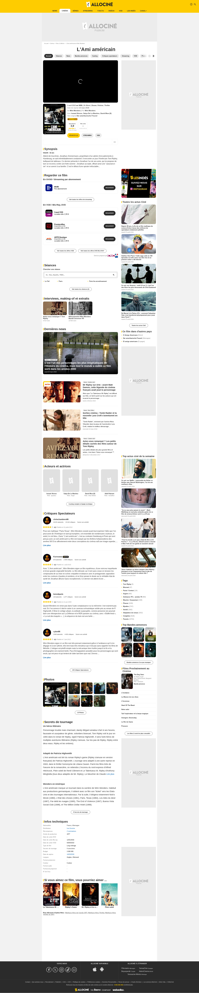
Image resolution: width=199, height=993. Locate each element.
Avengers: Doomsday (129, 718)
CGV (69, 982)
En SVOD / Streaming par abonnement (62, 179)
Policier (100, 105)
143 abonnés (57, 597)
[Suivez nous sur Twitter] (56, 969)
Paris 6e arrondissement (98, 281)
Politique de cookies (79, 982)
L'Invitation (125, 693)
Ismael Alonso (76, 113)
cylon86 (56, 632)
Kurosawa (57, 557)
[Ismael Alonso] (51, 480)
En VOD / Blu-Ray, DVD (54, 205)
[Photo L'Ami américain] (55, 694)
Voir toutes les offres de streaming (80, 199)
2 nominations (71, 831)
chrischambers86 (61, 519)
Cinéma (65, 11)
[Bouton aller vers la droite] (153, 56)
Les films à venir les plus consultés (138, 733)
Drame (94, 105)
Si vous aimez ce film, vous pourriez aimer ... (75, 880)
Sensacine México (135, 974)
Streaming (88, 11)
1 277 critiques (68, 597)
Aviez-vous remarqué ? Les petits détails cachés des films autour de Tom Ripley (100, 443)
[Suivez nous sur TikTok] (68, 969)
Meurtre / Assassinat (132, 600)
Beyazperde (125, 971)
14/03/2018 (70, 854)
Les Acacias (71, 828)
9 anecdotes (71, 848)
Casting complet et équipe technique (80, 504)
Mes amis (83, 123)
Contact (27, 982)
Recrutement (49, 982)
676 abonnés (57, 560)
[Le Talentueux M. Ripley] (51, 894)
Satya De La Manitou (91, 113)
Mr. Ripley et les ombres (91, 907)
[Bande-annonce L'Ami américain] (54, 119)
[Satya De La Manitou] (70, 480)
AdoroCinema (144, 971)
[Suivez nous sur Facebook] (49, 969)
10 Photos (80, 712)
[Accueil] (99, 4)
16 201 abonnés (58, 522)
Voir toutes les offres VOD (65, 251)
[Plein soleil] (109, 894)
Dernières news (55, 329)
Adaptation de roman (133, 613)
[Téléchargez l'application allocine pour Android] (103, 969)
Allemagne (75, 825)
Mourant (127, 587)
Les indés (131, 11)
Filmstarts (125, 968)
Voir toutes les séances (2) (80, 289)
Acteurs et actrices (57, 466)
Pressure (124, 726)
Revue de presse (124, 982)
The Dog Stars (139, 674)
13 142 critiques (70, 522)
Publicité (58, 982)
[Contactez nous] (75, 969)
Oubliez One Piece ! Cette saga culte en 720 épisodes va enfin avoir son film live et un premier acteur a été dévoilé (136, 257)
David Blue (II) (105, 113)
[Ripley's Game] (70, 894)
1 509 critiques (68, 560)
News (54, 11)
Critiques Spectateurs (59, 513)
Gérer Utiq (162, 982)
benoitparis (58, 594)
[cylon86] (47, 633)
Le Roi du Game (127, 722)
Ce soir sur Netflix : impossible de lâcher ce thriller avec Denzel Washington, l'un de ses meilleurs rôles (137, 482)
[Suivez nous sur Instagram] (62, 969)
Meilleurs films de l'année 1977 (76, 913)
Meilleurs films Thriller (96, 913)
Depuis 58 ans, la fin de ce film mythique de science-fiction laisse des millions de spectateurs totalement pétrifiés (137, 228)
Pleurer (128, 603)
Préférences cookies (93, 982)
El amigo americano (134, 341)
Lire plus (47, 545)
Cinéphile (129, 616)
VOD (120, 11)
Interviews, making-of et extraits (66, 298)
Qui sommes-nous (37, 982)
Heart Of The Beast (128, 705)
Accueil (46, 43)
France (69, 825)
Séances (50, 265)
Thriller (107, 105)
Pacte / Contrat (130, 590)
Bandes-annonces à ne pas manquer (139, 662)
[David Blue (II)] (90, 480)
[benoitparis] (47, 595)
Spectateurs (72, 123)
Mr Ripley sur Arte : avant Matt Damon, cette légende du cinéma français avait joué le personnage (99, 387)
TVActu (100, 11)
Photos (49, 679)
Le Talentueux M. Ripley (52, 907)
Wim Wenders (75, 110)
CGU (64, 982)
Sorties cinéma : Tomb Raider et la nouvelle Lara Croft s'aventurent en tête (100, 415)
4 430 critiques (69, 634)
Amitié (127, 609)
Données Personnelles (109, 982)
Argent (127, 594)
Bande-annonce (139, 684)
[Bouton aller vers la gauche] (149, 56)
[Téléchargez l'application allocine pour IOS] (96, 969)
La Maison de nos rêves (129, 697)
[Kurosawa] (47, 558)
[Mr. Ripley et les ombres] (90, 894)
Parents (128, 619)
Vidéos (111, 11)
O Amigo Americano (133, 335)
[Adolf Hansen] (109, 480)
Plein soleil (109, 907)
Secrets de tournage (58, 722)
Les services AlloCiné (150, 982)
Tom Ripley (128, 584)
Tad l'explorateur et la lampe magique (134, 713)
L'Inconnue (125, 701)
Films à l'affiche (60, 43)
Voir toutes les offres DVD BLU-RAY (92, 251)
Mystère (128, 606)
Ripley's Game (71, 907)
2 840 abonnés (58, 634)
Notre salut (125, 709)
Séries (75, 11)
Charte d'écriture (136, 982)
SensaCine (143, 968)
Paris (60, 281)
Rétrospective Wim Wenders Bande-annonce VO (80, 317)
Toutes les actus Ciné (139, 325)
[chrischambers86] (47, 520)
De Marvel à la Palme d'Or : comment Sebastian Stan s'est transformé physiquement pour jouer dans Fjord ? (138, 315)
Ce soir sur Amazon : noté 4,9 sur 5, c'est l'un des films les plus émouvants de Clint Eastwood (138, 286)
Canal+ (143, 11)
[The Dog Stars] (127, 681)
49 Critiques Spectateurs (80, 670)
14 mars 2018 (84, 108)
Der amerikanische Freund (136, 338)
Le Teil (47, 281)
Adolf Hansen (109, 493)
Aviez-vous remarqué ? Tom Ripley (54, 317)
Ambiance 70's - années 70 (134, 597)
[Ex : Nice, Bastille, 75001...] (114, 275)
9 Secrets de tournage (80, 812)
